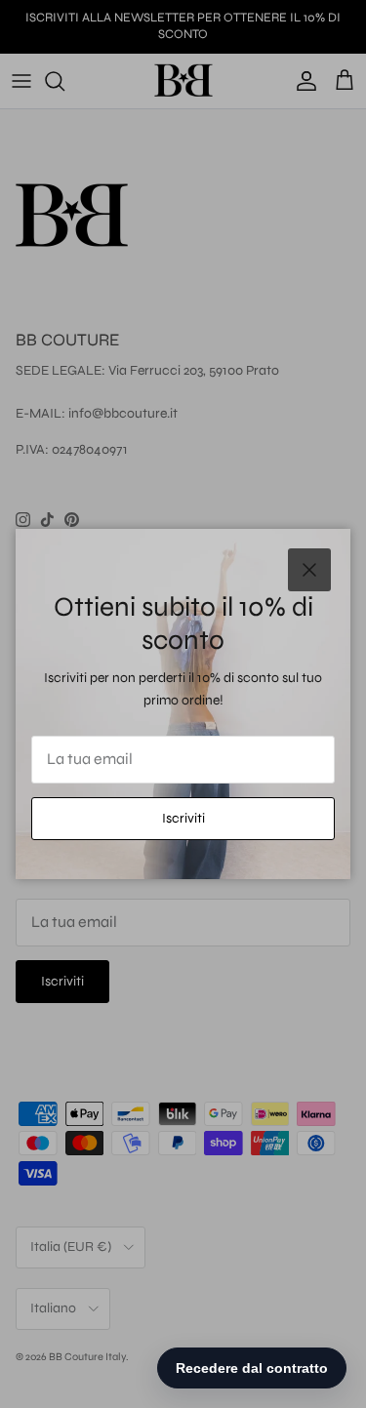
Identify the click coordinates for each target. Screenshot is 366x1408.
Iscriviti (183, 818)
